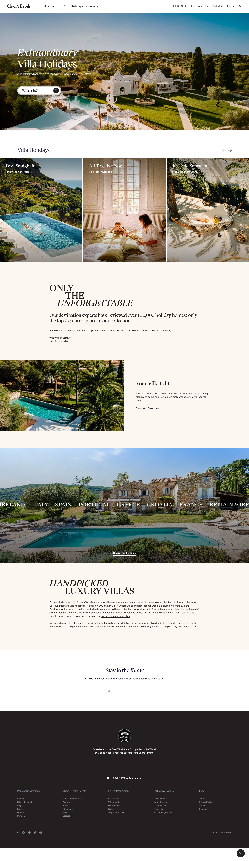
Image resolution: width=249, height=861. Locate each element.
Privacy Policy (205, 802)
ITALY (23, 505)
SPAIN (46, 505)
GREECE (111, 505)
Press (65, 805)
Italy (19, 805)
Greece (20, 812)
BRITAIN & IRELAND (219, 505)
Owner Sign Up (160, 802)
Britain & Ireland (24, 802)
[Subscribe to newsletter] (142, 690)
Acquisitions (159, 809)
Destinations (52, 6)
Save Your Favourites (147, 408)
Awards (66, 802)
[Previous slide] (224, 150)
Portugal (21, 816)
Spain (20, 809)
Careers (66, 816)
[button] (241, 853)
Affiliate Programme (163, 812)
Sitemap (203, 809)
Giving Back (68, 809)
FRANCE (173, 505)
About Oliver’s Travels (72, 798)
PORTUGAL (77, 505)
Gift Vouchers (114, 805)
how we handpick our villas (115, 616)
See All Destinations (124, 553)
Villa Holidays (73, 6)
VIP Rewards (114, 802)
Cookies (202, 805)
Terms (202, 798)
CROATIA (142, 505)
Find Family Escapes (100, 172)
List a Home (196, 6)
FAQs (110, 809)
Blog (65, 812)
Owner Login (159, 798)
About (207, 6)
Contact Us (218, 6)
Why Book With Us (116, 812)
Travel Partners (160, 805)
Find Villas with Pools (17, 172)
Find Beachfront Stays (184, 172)
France (20, 798)
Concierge (93, 6)
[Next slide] (229, 150)
